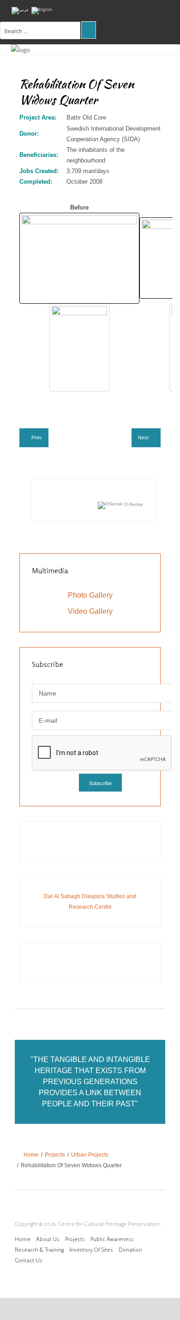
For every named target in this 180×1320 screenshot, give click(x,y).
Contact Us (28, 1260)
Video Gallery (90, 611)
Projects (55, 1155)
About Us (48, 1239)
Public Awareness (112, 1239)
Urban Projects (89, 1155)
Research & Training (39, 1249)
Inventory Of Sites (91, 1249)
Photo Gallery (90, 595)
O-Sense (133, 504)
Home (31, 1155)
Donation (130, 1249)
